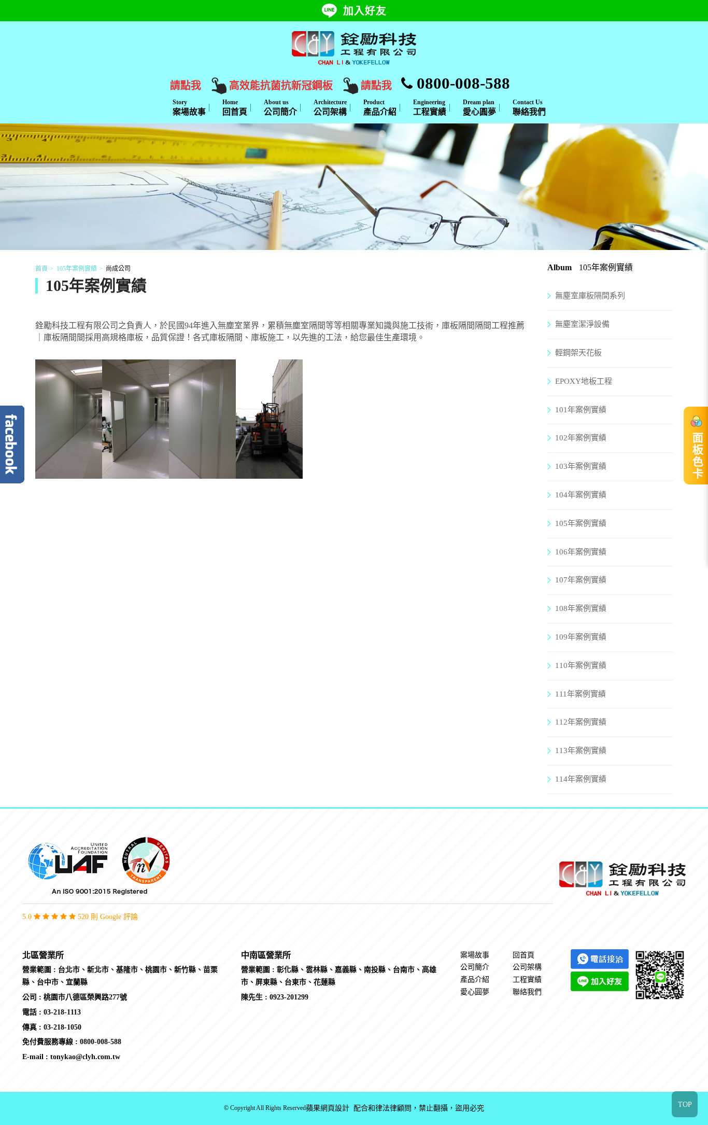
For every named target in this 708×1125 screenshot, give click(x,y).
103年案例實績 (580, 466)
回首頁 (234, 107)
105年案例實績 (76, 268)
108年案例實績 (580, 608)
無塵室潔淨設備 (582, 324)
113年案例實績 (580, 750)
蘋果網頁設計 (327, 1108)
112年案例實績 (580, 722)
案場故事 (189, 107)
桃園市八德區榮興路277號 (85, 997)
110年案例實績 (580, 665)
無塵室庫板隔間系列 (590, 295)
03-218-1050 (62, 1027)
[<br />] (68, 472)
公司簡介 (280, 107)
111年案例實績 (580, 694)
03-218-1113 (62, 1012)
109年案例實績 (580, 637)
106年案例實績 (580, 552)
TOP (685, 1104)
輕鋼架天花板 (578, 353)
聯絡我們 (529, 107)
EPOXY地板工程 (583, 381)
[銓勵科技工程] (354, 47)
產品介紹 (380, 107)
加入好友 (365, 11)
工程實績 (429, 107)
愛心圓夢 (479, 107)
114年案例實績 (580, 779)
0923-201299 (289, 997)
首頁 (41, 268)
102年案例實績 (580, 438)
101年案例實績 (580, 410)
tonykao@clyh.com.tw (85, 1057)
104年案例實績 (580, 495)
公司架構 (330, 107)
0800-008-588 (461, 83)
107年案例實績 (580, 580)
